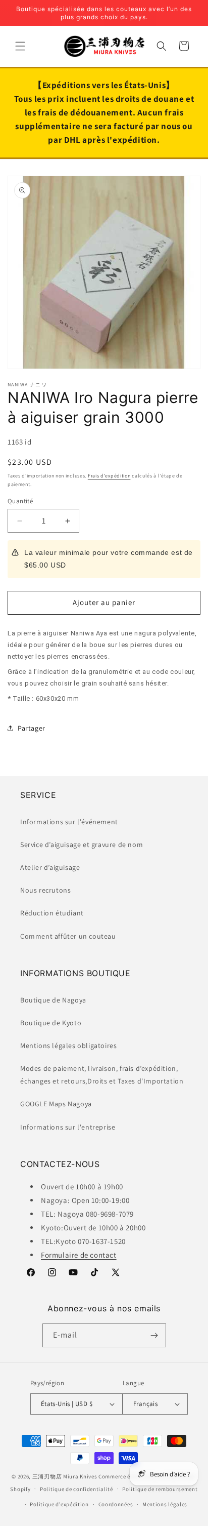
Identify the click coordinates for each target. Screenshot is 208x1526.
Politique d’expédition (59, 1504)
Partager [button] (31, 728)
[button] (20, 46)
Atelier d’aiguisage (50, 867)
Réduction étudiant (52, 912)
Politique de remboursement (159, 1489)
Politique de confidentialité (76, 1489)
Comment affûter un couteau (68, 936)
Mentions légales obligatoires (68, 1045)
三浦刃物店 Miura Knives (64, 1476)
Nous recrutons (45, 890)
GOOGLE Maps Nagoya (56, 1103)
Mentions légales (164, 1504)
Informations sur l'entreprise (67, 1127)
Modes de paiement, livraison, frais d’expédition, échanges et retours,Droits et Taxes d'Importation (101, 1075)
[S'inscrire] (154, 1335)
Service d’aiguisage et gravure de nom (81, 844)
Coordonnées (115, 1504)
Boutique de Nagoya (53, 1000)
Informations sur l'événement (69, 821)
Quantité (20, 501)
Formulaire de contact (79, 1255)
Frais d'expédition (109, 475)
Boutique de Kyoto (50, 1022)
